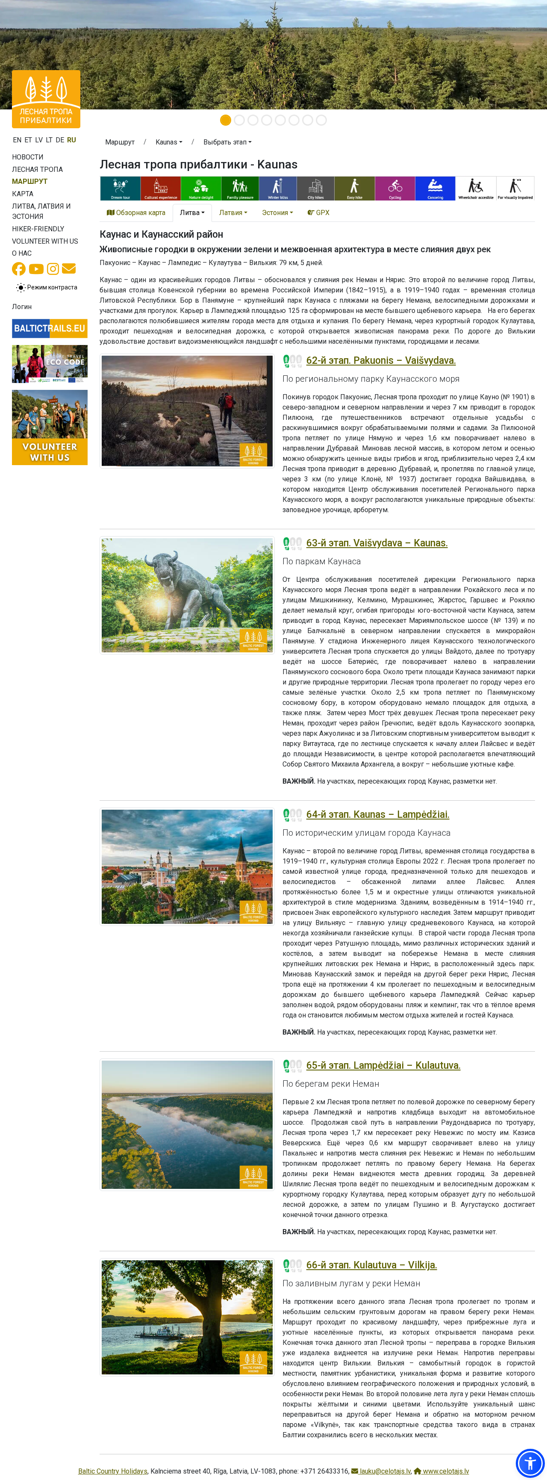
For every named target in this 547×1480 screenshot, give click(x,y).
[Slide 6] (294, 120)
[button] (169, 143)
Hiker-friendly (38, 229)
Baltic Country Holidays (112, 1471)
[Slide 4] (266, 120)
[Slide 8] (321, 120)
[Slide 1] (225, 120)
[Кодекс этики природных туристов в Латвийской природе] (50, 364)
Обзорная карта (140, 213)
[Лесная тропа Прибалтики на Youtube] (36, 272)
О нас (22, 253)
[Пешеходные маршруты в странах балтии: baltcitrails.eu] (50, 328)
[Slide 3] (253, 120)
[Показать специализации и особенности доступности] (317, 187)
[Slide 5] (280, 120)
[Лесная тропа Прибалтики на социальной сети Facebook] (19, 272)
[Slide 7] (307, 120)
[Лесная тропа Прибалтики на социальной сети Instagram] (53, 272)
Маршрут (30, 181)
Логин (22, 307)
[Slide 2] (239, 120)
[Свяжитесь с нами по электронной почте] (69, 271)
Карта (22, 194)
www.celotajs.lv (445, 1471)
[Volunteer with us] (50, 428)
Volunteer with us (45, 241)
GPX (322, 213)
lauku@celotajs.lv (384, 1471)
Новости (28, 157)
